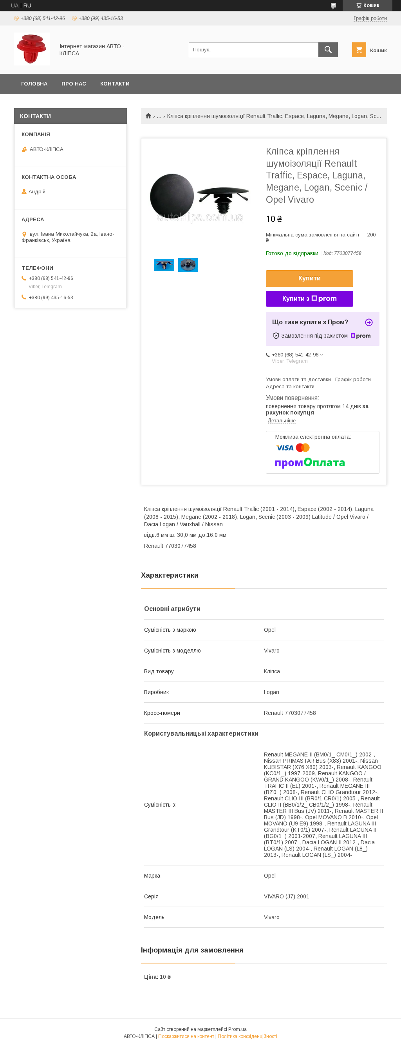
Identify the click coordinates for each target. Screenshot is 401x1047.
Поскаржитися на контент (186, 1036)
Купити (309, 278)
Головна (34, 84)
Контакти (115, 84)
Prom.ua (237, 1029)
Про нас (73, 84)
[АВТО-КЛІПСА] (32, 63)
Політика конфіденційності (247, 1036)
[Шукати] (328, 49)
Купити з (295, 298)
